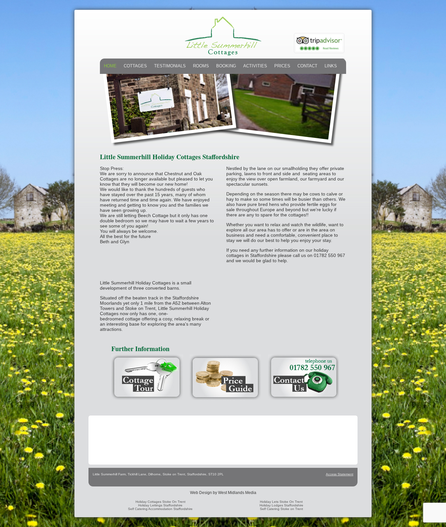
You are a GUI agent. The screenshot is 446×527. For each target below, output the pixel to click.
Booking (226, 65)
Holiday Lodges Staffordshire (281, 505)
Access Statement (339, 474)
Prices (282, 65)
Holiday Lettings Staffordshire (160, 505)
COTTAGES (135, 65)
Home (110, 65)
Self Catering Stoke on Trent (281, 509)
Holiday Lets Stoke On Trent (281, 501)
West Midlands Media (237, 492)
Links (331, 65)
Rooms (201, 65)
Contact (307, 65)
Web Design (201, 492)
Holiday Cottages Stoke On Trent (160, 501)
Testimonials (170, 65)
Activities (255, 65)
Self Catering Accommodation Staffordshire (160, 509)
